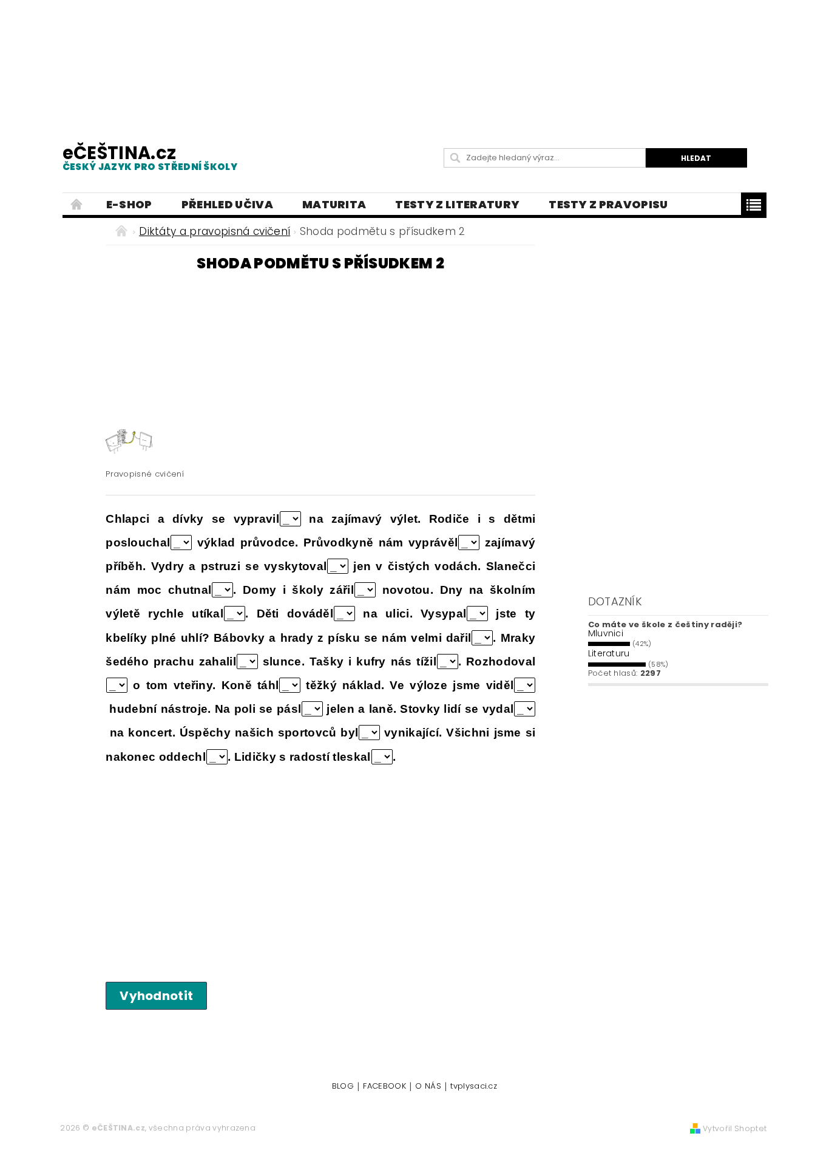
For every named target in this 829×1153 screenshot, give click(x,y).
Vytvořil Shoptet (734, 1128)
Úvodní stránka (77, 204)
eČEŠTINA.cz (150, 157)
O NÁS (428, 1087)
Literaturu (609, 653)
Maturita (334, 204)
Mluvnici (606, 633)
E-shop (129, 204)
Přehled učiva (227, 204)
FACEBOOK (384, 1087)
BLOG (343, 1087)
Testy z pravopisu (608, 204)
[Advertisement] (414, 60)
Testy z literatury (457, 204)
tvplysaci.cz (473, 1087)
